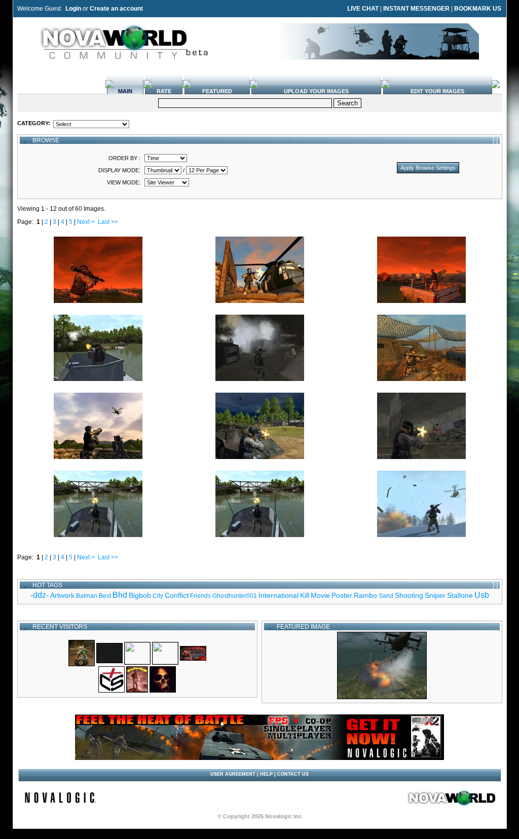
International (278, 595)
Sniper (435, 595)
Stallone (460, 595)
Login (73, 8)
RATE (164, 91)
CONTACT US (293, 774)
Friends (200, 595)
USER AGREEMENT (232, 774)
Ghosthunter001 (234, 595)
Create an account (116, 8)
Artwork (62, 595)
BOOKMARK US (477, 8)
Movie (320, 595)
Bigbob (140, 595)
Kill (304, 595)
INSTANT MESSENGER (416, 8)
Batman (86, 595)
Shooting (409, 595)
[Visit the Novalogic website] (60, 803)
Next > (86, 221)
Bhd (120, 595)
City (158, 595)
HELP (266, 774)
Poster (341, 595)
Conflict (177, 595)
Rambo (365, 595)
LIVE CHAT (363, 8)
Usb (481, 595)
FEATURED (217, 91)
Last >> (108, 221)
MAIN (125, 91)
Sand (386, 595)
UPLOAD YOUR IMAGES (316, 91)
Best (105, 595)
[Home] (452, 803)
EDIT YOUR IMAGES (437, 91)
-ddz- (39, 595)
